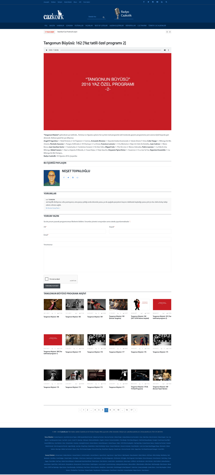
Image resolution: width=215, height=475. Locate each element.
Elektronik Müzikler (94, 440)
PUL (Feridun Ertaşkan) (85, 449)
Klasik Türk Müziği (100, 446)
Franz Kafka (52, 461)
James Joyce (127, 461)
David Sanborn (97, 458)
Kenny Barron (69, 464)
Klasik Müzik (68, 2)
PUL (46, 26)
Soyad (112, 227)
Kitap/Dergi (84, 446)
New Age (58, 449)
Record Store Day (96, 449)
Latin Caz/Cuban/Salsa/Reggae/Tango (149, 446)
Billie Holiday (156, 455)
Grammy (76, 443)
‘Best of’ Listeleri (101, 26)
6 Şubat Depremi (58, 437)
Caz (167, 437)
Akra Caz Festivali (109, 437)
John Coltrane (149, 461)
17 (131, 410)
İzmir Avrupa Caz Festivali (60, 446)
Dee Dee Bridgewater (107, 458)
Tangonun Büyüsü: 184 (95, 317)
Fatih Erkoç (164, 458)
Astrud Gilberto (95, 455)
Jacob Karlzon (119, 461)
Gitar (63, 443)
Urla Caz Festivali (126, 449)
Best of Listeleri (153, 437)
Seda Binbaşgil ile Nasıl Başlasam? (122, 467)
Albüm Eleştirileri (117, 26)
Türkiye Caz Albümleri (157, 26)
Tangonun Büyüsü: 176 (138, 352)
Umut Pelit (120, 470)
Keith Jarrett (62, 464)
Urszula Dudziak (128, 470)
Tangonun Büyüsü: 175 (160, 352)
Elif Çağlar (123, 458)
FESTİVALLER (79, 26)
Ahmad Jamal (59, 455)
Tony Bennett (97, 470)
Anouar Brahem (77, 455)
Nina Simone (163, 464)
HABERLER (60, 26)
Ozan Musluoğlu (71, 467)
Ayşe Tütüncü (118, 455)
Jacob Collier (111, 461)
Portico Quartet (95, 467)
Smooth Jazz (117, 449)
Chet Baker (75, 458)
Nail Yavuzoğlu (155, 464)
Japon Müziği (71, 446)
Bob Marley (164, 455)
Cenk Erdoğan (59, 458)
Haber (118, 443)
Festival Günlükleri (114, 440)
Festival (107, 440)
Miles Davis (148, 464)
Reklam (53, 2)
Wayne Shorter (137, 470)
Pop (78, 449)
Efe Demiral (117, 458)
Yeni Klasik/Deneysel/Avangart (149, 449)
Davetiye (80, 440)
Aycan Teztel (103, 455)
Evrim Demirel (157, 458)
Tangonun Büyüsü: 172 (95, 387)
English (102, 440)
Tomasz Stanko (89, 470)
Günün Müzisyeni (103, 443)
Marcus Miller (132, 464)
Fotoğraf (155, 440)
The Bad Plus (74, 470)
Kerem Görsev (86, 464)
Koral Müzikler (135, 446)
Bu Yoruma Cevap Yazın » (53, 208)
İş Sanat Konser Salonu (148, 443)
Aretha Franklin (86, 455)
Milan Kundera (140, 464)
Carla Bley (52, 458)
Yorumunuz (48, 245)
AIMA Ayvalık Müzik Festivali (85, 437)
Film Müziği (123, 440)
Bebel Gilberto (142, 455)
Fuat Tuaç (58, 461)
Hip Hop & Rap (138, 443)
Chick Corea (82, 458)
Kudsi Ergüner (94, 464)
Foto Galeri (86, 2)
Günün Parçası (112, 443)
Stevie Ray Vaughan (161, 467)
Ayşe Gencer (110, 455)
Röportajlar (131, 26)
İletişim (60, 2)
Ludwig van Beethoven (122, 464)
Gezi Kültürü (58, 443)
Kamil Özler (55, 464)
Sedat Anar (134, 467)
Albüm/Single (118, 437)
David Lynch (89, 458)
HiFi (80, 2)
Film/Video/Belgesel (132, 440)
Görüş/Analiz (69, 443)
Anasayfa (46, 2)
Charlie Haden (68, 458)
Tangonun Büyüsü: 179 (73, 352)
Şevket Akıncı (151, 467)
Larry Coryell (102, 464)
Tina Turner (81, 470)
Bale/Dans (145, 437)
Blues (75, 2)
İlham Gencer (95, 461)
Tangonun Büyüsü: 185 (73, 317)
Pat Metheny (79, 467)
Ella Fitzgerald (130, 458)
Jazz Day (78, 446)
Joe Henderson (140, 461)
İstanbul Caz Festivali (160, 443)
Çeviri (69, 440)
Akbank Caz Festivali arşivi (67, 32)
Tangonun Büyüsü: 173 (73, 387)
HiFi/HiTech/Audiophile (127, 443)
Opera (74, 449)
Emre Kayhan (138, 458)
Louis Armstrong (110, 464)
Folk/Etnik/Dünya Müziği (145, 440)
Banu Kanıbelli (134, 455)
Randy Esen (103, 467)
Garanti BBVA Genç (49, 443)
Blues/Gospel (161, 437)
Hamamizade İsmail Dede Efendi (83, 461)
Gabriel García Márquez (68, 461)
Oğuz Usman (63, 467)
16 (127, 410)
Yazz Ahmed (145, 470)
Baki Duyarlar (126, 455)
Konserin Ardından (125, 446)
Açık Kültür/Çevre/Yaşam (70, 437)
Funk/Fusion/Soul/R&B (164, 440)
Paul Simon (87, 467)
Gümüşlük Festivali (84, 443)
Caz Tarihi (64, 440)
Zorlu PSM (161, 449)
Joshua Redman (165, 461)
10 (118, 410)
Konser (107, 446)
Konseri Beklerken (115, 446)
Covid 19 (74, 440)
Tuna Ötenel (113, 470)
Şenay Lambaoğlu (142, 467)
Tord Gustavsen (105, 470)
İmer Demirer (103, 461)
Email (46, 235)
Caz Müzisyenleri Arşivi (55, 440)
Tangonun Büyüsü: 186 (51, 317)
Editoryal (85, 440)
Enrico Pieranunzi (147, 458)
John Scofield (157, 461)
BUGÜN (52, 26)
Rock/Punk (105, 449)
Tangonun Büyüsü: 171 (116, 387)
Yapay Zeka (138, 449)
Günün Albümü (94, 443)
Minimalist (163, 446)
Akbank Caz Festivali (98, 437)
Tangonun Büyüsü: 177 (116, 352)
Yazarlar (89, 26)
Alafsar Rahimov (67, 455)
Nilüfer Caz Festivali (67, 449)
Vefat (132, 449)
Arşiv (141, 437)
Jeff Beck (133, 461)
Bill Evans (149, 455)
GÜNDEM (69, 26)
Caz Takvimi (142, 26)
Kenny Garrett (77, 464)
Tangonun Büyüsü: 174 (51, 387)
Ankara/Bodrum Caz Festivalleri (131, 437)
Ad (45, 227)
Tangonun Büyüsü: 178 (95, 352)
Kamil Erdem (47, 464)
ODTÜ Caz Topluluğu (53, 467)
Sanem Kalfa (110, 467)
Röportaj (111, 449)
